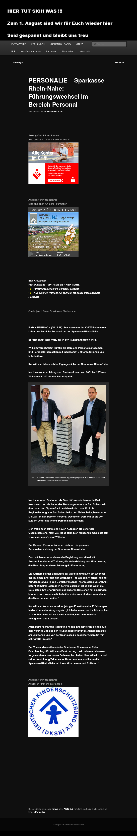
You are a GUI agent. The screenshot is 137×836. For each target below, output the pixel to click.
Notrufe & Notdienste (31, 51)
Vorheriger (16, 62)
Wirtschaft (85, 51)
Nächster (121, 62)
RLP (13, 51)
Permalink (40, 811)
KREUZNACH (37, 44)
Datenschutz (68, 51)
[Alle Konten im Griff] (53, 183)
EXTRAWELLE (18, 44)
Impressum (51, 51)
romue (55, 808)
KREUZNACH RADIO (60, 44)
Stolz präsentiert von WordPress (68, 824)
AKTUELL (68, 808)
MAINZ (79, 44)
